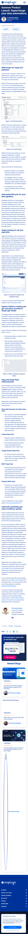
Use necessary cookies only (12, 930)
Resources (4, 898)
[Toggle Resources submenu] (25, 899)
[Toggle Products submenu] (25, 891)
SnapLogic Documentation (9, 586)
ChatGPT (6, 29)
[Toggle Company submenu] (25, 907)
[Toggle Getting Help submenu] (25, 904)
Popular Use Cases (6, 892)
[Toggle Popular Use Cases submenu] (25, 893)
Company (3, 906)
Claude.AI (16, 29)
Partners (3, 901)
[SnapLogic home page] (9, 882)
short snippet (5, 568)
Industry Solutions (6, 895)
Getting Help (4, 903)
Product (11, 626)
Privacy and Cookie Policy (8, 922)
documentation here (15, 503)
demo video (17, 302)
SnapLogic (18, 626)
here (21, 592)
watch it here (14, 580)
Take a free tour (10, 657)
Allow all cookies (12, 927)
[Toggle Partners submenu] (25, 902)
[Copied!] (17, 631)
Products (3, 890)
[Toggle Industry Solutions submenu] (25, 896)
